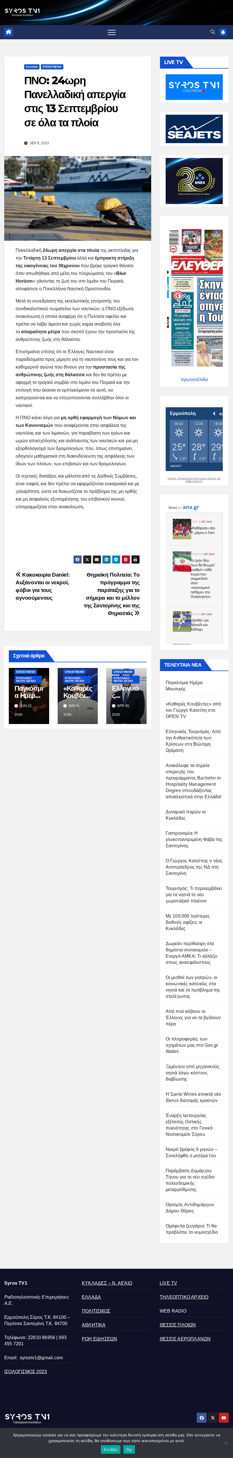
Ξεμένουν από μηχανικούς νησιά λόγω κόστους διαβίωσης (193, 1072)
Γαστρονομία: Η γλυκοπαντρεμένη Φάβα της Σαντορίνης (194, 839)
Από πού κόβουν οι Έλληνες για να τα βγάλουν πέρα (193, 1017)
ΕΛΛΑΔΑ (32, 66)
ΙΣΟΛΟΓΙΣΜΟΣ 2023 (25, 1371)
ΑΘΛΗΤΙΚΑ (94, 1325)
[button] (213, 32)
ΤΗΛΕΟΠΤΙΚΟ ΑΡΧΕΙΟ (184, 1297)
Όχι (129, 1449)
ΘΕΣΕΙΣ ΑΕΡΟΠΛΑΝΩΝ (185, 1338)
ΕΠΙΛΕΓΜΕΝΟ (52, 66)
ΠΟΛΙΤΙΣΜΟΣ (96, 1311)
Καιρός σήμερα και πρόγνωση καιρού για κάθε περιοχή (194, 480)
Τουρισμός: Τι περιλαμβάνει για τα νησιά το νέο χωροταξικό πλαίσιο (194, 894)
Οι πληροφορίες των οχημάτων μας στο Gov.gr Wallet (192, 1045)
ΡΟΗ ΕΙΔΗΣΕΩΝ (99, 1338)
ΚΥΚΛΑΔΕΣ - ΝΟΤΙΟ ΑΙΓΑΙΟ (26, 679)
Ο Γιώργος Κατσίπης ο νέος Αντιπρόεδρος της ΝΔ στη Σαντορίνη (194, 867)
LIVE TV (168, 1283)
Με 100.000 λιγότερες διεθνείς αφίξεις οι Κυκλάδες (188, 922)
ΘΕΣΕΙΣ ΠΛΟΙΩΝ (178, 1325)
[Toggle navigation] (111, 32)
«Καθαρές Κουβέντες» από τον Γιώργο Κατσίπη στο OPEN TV (193, 710)
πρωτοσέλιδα (194, 379)
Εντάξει (111, 1449)
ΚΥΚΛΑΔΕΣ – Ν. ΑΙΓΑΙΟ (107, 1283)
